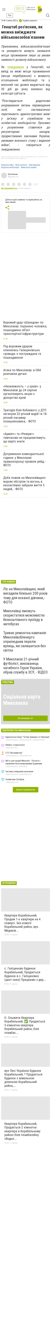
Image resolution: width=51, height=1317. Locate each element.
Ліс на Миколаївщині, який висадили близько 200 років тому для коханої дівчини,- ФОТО (25, 595)
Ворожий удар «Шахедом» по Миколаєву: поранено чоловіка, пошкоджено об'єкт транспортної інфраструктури (25, 328)
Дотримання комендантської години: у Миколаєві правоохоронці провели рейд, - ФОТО (24, 459)
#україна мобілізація (10, 167)
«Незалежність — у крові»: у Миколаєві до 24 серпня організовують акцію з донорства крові (22, 392)
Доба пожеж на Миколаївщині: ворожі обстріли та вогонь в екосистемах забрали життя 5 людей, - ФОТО (24, 483)
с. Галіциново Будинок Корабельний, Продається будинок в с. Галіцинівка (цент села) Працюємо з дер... (25, 974)
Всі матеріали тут (25, 718)
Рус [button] (9, 15)
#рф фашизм (34, 165)
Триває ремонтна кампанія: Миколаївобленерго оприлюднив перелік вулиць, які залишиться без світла (25, 642)
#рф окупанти (21, 165)
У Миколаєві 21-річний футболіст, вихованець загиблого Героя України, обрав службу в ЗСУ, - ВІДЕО (25, 666)
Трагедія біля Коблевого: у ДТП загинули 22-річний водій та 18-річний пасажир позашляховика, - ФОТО (25, 415)
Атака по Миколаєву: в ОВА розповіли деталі (22, 372)
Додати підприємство (25, 789)
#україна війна (7, 165)
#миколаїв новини (28, 167)
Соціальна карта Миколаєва (21, 700)
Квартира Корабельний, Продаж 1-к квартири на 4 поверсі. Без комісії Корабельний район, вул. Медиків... (22, 923)
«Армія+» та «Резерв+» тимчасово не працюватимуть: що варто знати (24, 437)
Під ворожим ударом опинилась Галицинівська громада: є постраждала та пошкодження (22, 351)
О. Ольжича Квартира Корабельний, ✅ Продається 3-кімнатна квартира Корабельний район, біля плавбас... (24, 1025)
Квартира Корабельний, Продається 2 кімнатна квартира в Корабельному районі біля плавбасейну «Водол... (22, 1131)
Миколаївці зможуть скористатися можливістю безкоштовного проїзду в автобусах (24, 617)
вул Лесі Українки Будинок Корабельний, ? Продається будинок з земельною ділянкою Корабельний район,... (23, 1078)
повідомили (15, 67)
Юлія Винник (13, 174)
